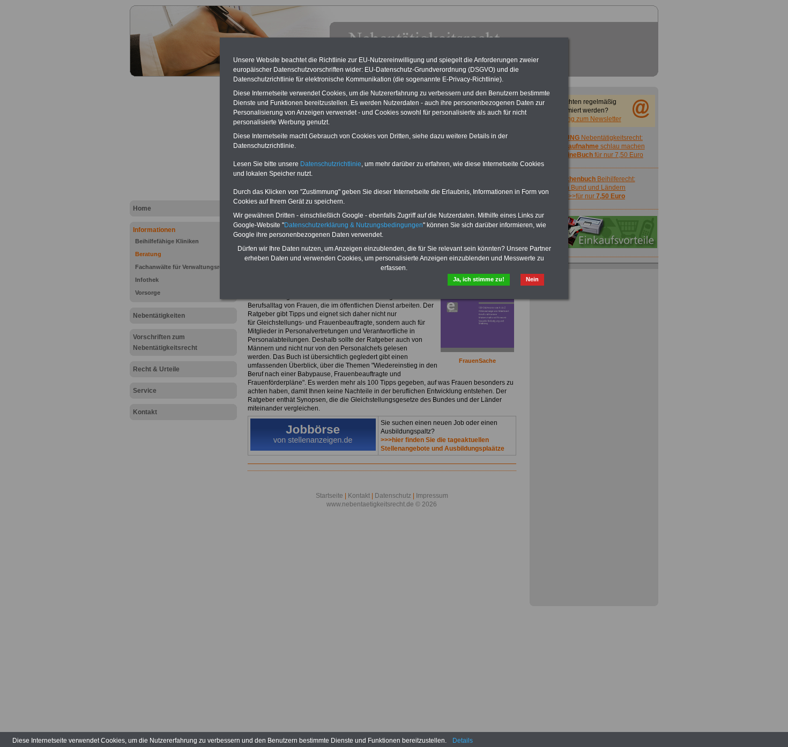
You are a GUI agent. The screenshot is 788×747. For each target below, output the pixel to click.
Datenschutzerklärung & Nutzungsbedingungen (353, 225)
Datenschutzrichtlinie (330, 164)
